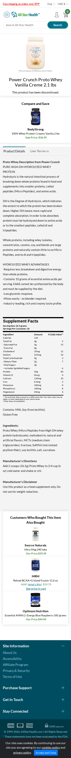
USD (61, 3)
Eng (50, 3)
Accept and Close (46, 752)
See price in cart (36, 588)
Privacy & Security (16, 671)
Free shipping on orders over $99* (21, 3)
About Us (10, 652)
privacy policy (22, 752)
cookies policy (51, 747)
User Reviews (39, 151)
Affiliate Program (15, 664)
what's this (34, 584)
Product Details (14, 151)
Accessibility (12, 658)
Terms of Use (12, 677)
